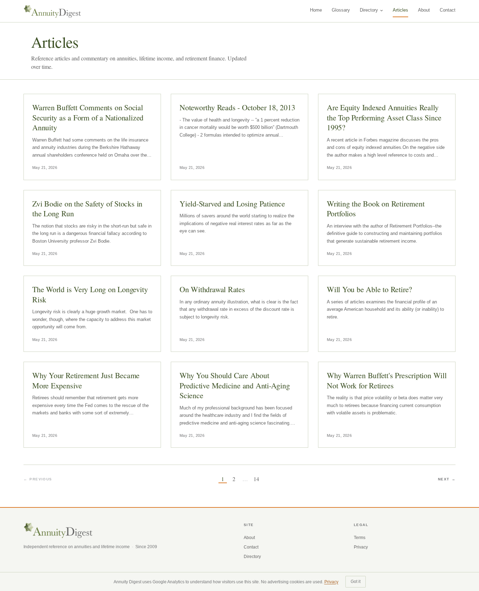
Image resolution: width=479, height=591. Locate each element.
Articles (400, 10)
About (424, 10)
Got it (355, 581)
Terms (359, 537)
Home (316, 10)
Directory (369, 10)
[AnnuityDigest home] (52, 11)
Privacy (361, 547)
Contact (448, 10)
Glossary (341, 10)
